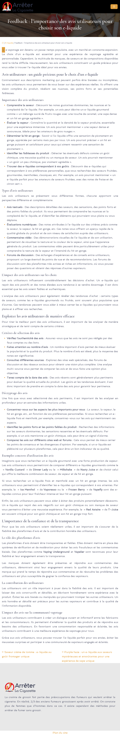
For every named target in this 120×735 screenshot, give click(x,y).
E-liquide (9, 43)
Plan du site (60, 732)
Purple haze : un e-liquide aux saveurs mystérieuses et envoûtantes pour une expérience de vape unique (87, 656)
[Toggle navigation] (114, 6)
